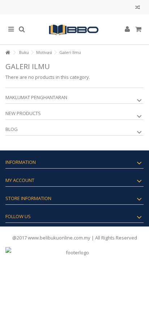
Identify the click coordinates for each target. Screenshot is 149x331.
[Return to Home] (7, 52)
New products (23, 113)
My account (19, 180)
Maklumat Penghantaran (36, 97)
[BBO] (74, 29)
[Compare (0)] (137, 8)
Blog (11, 129)
